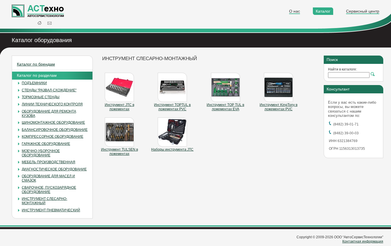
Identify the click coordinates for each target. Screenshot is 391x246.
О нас (294, 11)
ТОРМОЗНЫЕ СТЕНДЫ (41, 97)
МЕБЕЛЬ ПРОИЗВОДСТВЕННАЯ (48, 162)
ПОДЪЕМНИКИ (34, 83)
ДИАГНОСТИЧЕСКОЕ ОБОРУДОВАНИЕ (54, 169)
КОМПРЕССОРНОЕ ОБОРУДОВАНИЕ (52, 137)
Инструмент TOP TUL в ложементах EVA (225, 107)
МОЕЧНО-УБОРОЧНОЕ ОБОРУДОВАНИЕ (41, 153)
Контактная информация (362, 241)
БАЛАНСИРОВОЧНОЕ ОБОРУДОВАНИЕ (55, 130)
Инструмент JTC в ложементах (119, 107)
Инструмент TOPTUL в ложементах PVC (172, 107)
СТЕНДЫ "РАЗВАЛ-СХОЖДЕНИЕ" (49, 90)
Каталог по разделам (37, 75)
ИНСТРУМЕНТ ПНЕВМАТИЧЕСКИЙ (51, 210)
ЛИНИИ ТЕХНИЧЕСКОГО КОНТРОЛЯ (52, 104)
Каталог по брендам (36, 64)
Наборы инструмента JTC (172, 149)
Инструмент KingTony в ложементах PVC (278, 107)
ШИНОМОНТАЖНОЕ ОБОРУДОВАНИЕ (53, 123)
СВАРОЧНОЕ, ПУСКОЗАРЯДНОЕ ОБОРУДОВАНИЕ (49, 190)
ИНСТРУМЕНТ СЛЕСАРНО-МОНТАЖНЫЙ (44, 201)
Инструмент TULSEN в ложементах (119, 151)
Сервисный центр (362, 11)
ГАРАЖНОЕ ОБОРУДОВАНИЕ (46, 144)
